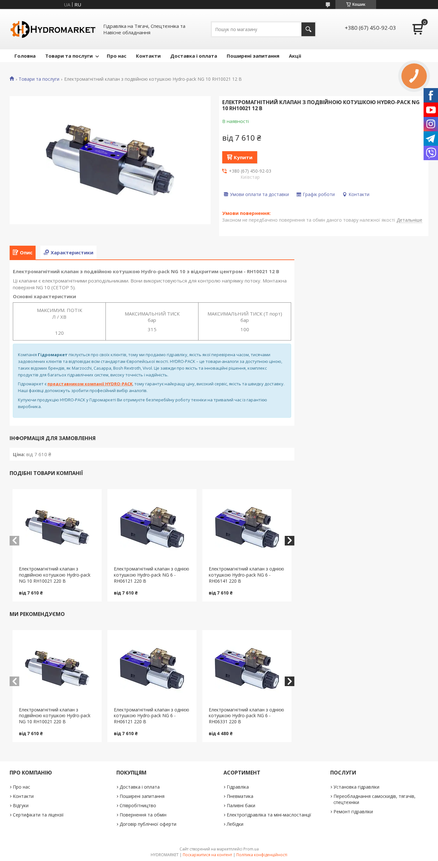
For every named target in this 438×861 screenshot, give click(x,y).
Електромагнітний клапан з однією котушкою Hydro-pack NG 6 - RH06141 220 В (246, 575)
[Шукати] (308, 29)
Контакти (148, 56)
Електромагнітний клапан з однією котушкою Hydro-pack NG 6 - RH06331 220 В (246, 716)
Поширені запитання (253, 56)
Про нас (116, 56)
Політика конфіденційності (261, 854)
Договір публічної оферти (148, 824)
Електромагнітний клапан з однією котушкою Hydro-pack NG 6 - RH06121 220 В (151, 575)
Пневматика (240, 796)
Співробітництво (138, 805)
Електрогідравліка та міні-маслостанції (269, 815)
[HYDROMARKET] (53, 29)
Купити (243, 157)
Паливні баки (241, 805)
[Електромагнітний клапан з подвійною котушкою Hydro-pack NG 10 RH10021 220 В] (57, 528)
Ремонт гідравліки (353, 811)
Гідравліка (238, 787)
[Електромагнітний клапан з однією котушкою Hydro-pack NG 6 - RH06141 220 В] (247, 528)
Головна (25, 56)
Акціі (295, 56)
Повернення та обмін (143, 815)
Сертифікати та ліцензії (38, 815)
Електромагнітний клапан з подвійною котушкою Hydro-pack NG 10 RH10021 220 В (54, 575)
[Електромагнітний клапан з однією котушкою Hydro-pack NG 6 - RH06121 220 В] (152, 528)
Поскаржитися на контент (207, 854)
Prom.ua (251, 849)
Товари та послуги (69, 56)
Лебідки (235, 824)
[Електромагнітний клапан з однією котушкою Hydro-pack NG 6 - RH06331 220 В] (247, 668)
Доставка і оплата (193, 56)
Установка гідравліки (356, 787)
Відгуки (21, 805)
